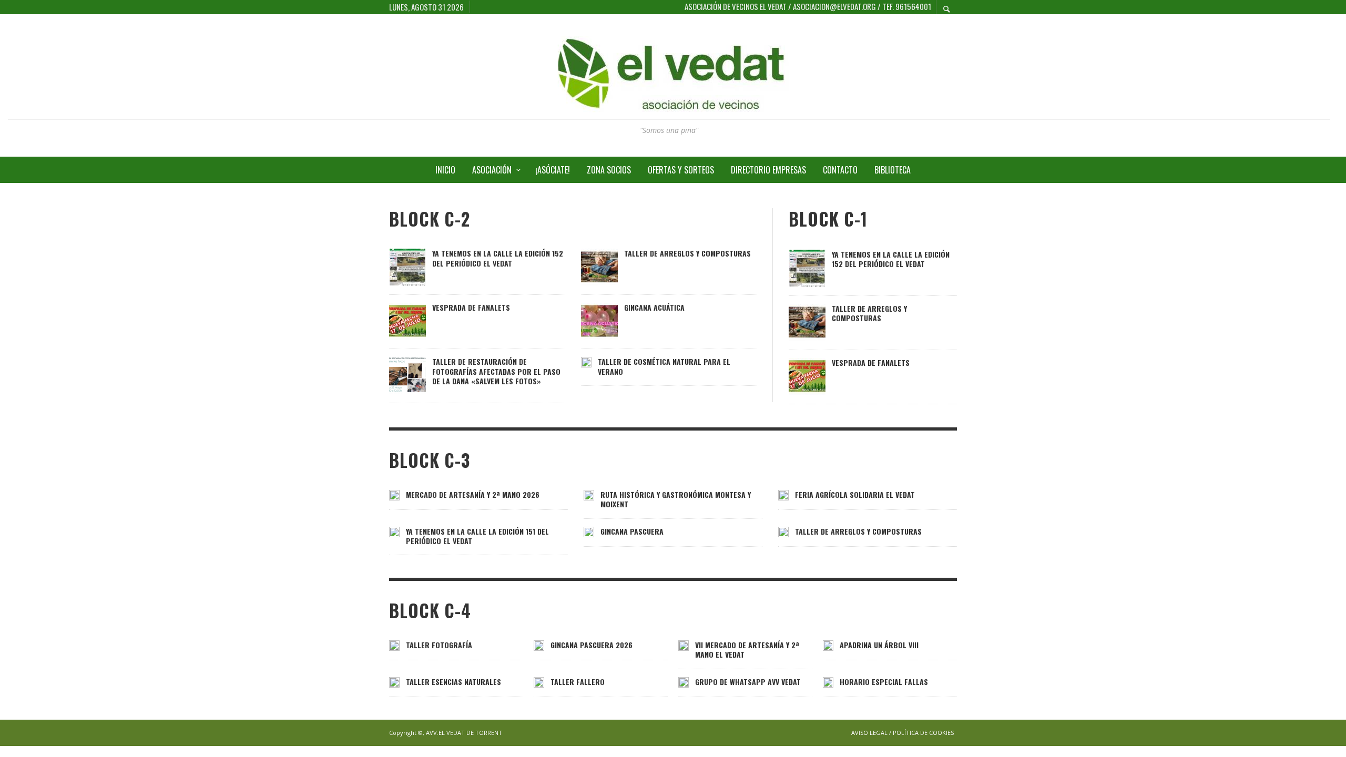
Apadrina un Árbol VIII (879, 644)
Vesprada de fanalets (471, 307)
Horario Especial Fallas (884, 681)
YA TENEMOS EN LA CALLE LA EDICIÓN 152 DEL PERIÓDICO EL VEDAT (497, 258)
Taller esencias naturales (453, 681)
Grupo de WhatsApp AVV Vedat (748, 681)
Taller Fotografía (439, 644)
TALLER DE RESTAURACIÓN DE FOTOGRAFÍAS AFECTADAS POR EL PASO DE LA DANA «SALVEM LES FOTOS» (496, 371)
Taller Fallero (577, 681)
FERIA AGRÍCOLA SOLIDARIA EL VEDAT (855, 494)
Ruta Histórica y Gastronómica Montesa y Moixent (675, 499)
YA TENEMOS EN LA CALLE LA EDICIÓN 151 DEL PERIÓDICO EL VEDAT (477, 536)
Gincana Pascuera (632, 531)
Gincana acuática (654, 307)
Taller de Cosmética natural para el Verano (664, 366)
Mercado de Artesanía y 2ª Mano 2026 (472, 494)
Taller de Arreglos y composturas (687, 253)
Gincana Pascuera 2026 (591, 644)
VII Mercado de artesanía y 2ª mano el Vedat (747, 649)
